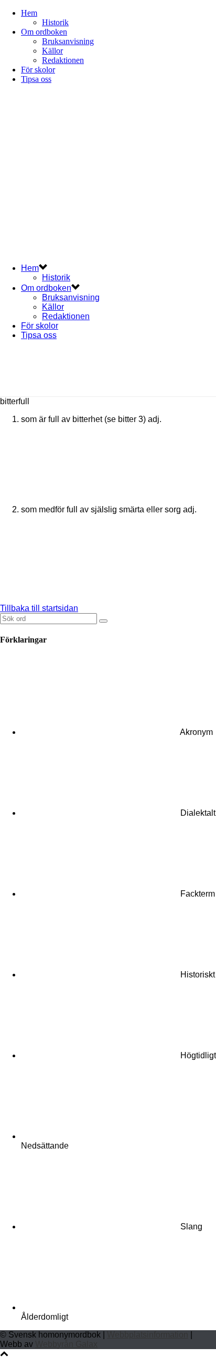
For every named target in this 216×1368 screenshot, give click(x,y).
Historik (55, 22)
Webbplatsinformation (147, 1334)
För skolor (38, 69)
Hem (29, 12)
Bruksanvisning (68, 41)
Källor (52, 50)
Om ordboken (44, 31)
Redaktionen (63, 60)
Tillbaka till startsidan (39, 608)
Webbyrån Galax (66, 1344)
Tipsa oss (36, 79)
